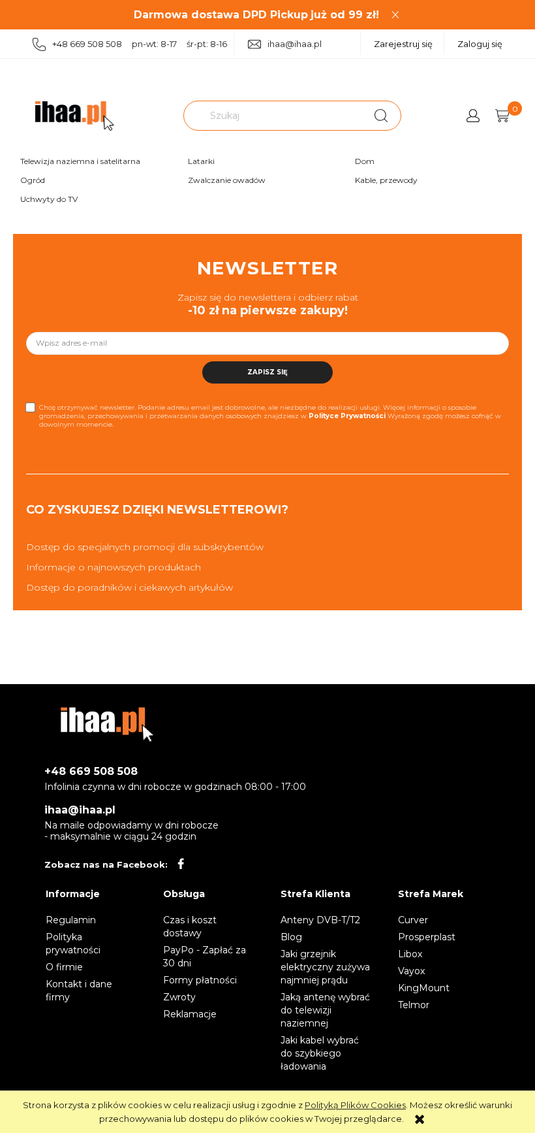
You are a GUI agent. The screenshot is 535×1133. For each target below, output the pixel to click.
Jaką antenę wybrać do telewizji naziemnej (325, 1010)
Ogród (32, 180)
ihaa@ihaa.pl (295, 44)
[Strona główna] (74, 116)
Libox (410, 954)
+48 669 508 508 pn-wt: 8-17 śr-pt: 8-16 (139, 44)
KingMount (424, 988)
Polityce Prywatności (347, 416)
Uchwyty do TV (49, 199)
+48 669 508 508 (91, 771)
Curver (413, 920)
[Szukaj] (381, 115)
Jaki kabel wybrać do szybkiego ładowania (320, 1053)
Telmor (413, 1005)
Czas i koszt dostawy (190, 926)
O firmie (64, 967)
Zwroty (179, 997)
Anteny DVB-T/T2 (320, 920)
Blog (291, 937)
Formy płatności (200, 980)
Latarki (201, 161)
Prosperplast (426, 937)
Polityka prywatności (73, 943)
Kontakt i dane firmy (79, 990)
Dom (364, 161)
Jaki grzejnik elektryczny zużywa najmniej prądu (325, 967)
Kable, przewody (386, 180)
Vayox (411, 971)
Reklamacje (190, 1014)
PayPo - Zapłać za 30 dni (204, 956)
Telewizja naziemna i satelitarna (80, 161)
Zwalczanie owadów (227, 180)
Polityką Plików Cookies (355, 1105)
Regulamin (71, 920)
